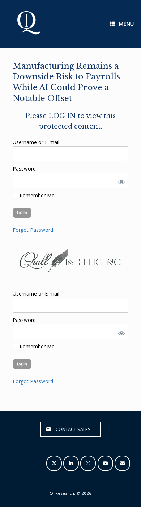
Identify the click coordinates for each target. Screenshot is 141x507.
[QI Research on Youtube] (105, 463)
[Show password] (120, 180)
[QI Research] (28, 24)
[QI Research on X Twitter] (54, 463)
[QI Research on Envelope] (122, 463)
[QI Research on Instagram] (88, 463)
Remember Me (36, 195)
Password (24, 168)
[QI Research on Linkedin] (71, 463)
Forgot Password (33, 229)
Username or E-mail (36, 142)
